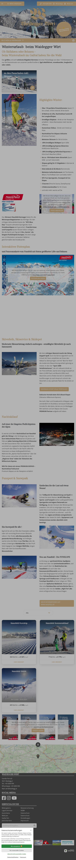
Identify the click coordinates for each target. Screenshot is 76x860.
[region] (16, 837)
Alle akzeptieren (15, 846)
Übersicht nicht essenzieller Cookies (16, 854)
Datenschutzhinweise (12, 857)
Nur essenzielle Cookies (17, 850)
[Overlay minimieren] (30, 830)
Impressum (23, 857)
